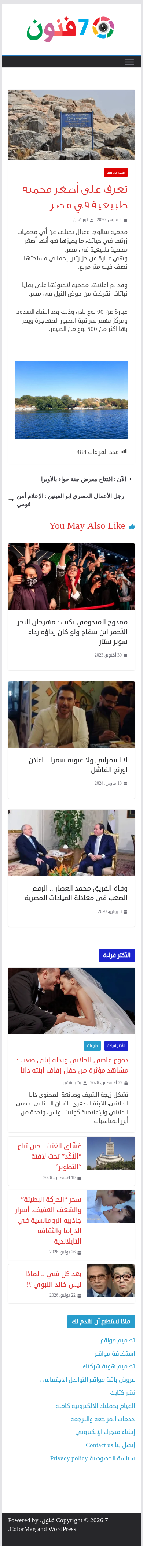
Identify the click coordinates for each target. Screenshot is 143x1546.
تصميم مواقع (117, 1340)
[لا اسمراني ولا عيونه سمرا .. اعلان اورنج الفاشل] (71, 685)
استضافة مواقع (115, 1353)
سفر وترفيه (116, 172)
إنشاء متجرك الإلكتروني (105, 1432)
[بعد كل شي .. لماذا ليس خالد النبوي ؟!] (111, 1283)
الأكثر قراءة (116, 1045)
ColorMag (23, 1529)
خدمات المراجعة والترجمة (102, 1419)
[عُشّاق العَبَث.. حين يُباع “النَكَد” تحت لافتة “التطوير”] (111, 1161)
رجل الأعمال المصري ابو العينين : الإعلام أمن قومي (70, 500)
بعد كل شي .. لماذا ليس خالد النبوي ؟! (53, 1279)
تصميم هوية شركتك (108, 1366)
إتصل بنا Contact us (110, 1445)
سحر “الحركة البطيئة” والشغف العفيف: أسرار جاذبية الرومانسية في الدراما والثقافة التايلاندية (48, 1220)
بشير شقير (72, 1083)
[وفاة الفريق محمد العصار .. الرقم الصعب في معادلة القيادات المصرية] (71, 813)
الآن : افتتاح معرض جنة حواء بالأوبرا (83, 479)
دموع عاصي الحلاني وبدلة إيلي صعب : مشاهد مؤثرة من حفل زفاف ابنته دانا (72, 1065)
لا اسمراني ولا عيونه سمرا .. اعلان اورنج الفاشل (78, 765)
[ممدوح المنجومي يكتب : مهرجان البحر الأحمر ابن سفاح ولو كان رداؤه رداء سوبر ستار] (71, 547)
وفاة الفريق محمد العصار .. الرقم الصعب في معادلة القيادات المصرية (76, 893)
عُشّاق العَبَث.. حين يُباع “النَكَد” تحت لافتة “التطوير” (49, 1156)
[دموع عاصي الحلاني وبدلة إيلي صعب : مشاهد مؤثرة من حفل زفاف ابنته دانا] (71, 1001)
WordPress (62, 1529)
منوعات (92, 1045)
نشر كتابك (122, 1392)
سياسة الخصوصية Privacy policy (92, 1458)
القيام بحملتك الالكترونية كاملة (95, 1406)
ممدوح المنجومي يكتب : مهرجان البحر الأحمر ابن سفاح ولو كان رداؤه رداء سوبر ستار (72, 631)
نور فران (80, 220)
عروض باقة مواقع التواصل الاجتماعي (87, 1379)
